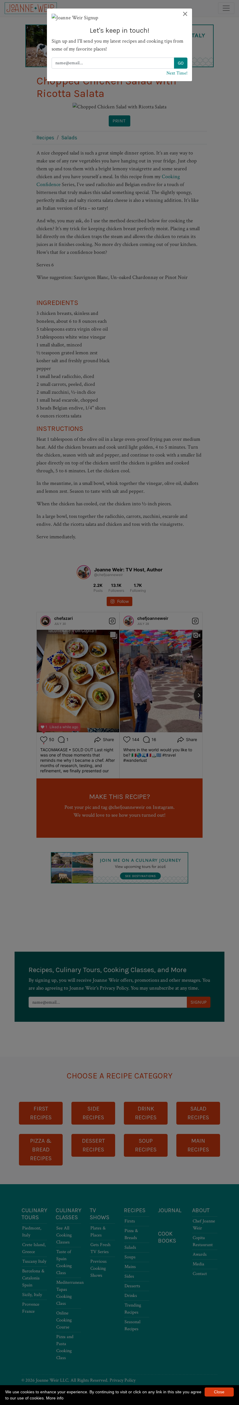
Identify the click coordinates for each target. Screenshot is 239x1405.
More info (55, 1398)
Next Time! (176, 73)
